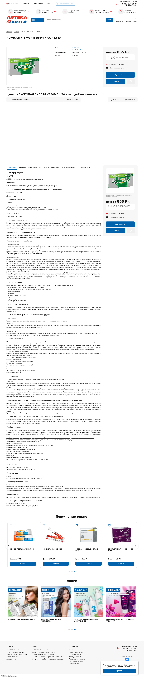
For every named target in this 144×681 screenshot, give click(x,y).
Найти (109, 20)
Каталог (16, 31)
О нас (71, 650)
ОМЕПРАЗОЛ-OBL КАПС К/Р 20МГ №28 (87, 550)
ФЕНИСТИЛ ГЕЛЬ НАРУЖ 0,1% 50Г (22, 549)
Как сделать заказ (12, 650)
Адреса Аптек (11, 659)
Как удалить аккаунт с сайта (16, 654)
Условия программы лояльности (43, 652)
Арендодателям (75, 657)
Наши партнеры (74, 664)
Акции (49, 4)
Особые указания (68, 167)
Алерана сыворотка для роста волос (51, 620)
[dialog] (119, 668)
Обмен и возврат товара (15, 652)
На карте (116, 99)
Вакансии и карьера (76, 661)
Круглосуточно (72, 99)
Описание (12, 167)
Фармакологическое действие (30, 167)
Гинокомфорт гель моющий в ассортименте (86, 620)
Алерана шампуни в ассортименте (22, 619)
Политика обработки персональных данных (47, 657)
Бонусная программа (66, 4)
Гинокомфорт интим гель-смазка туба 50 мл (120, 620)
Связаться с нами (12, 657)
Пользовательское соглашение (43, 654)
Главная (26, 4)
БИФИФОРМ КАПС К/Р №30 (52, 549)
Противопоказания (51, 167)
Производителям (75, 654)
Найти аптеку (38, 4)
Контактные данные (76, 652)
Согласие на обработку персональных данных (48, 659)
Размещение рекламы (77, 659)
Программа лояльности (40, 650)
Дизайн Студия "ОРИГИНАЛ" (9, 676)
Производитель (84, 167)
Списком (131, 99)
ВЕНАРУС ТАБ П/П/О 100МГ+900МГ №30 (121, 550)
